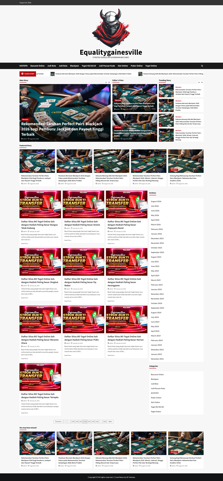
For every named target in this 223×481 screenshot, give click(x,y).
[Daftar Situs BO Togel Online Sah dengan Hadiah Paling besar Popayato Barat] (126, 204)
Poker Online (137, 65)
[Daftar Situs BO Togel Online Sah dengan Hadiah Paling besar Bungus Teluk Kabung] (40, 204)
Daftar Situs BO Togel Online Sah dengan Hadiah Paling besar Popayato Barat (124, 225)
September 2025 (157, 252)
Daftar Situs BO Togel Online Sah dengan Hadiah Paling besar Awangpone (124, 282)
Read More (24, 243)
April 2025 (155, 275)
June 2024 (155, 322)
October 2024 (156, 303)
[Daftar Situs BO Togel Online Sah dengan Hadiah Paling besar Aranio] (83, 204)
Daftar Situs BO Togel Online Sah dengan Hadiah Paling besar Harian (126, 338)
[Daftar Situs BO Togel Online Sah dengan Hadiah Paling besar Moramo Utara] (40, 319)
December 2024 (157, 294)
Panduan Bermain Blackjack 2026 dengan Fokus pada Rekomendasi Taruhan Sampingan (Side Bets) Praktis (58, 74)
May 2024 (155, 326)
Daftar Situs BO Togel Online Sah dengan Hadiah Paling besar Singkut (39, 280)
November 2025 (157, 243)
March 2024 (156, 336)
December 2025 (157, 238)
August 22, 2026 (182, 184)
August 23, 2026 (145, 184)
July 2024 (155, 317)
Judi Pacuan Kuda (107, 65)
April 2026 (155, 220)
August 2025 (156, 257)
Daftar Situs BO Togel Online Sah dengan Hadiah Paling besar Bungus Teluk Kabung (39, 225)
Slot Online (123, 65)
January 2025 (156, 289)
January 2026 (156, 234)
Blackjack (74, 65)
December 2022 (157, 359)
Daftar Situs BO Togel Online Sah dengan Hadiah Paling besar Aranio (82, 223)
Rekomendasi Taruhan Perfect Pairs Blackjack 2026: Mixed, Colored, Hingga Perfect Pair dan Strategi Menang (188, 121)
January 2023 (156, 354)
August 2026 (156, 201)
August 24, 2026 (108, 184)
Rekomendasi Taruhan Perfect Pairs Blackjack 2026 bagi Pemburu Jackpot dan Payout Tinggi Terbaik (62, 129)
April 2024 (155, 331)
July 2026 (155, 206)
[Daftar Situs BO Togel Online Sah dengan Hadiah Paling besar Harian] (126, 319)
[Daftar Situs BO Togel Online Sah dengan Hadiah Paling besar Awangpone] (126, 262)
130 (77, 421)
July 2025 (155, 262)
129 (73, 421)
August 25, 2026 (127, 139)
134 (93, 421)
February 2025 (157, 285)
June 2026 (155, 211)
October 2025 (156, 248)
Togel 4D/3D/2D (89, 65)
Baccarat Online (37, 65)
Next (110, 421)
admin (25, 139)
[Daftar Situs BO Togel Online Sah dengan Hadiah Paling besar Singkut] (40, 262)
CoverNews (119, 477)
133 (89, 421)
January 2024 (156, 345)
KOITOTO (24, 65)
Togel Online (151, 65)
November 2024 (157, 299)
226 (104, 421)
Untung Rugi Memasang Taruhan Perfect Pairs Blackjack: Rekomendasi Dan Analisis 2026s (186, 136)
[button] (202, 66)
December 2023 (157, 350)
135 (97, 421)
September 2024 (157, 308)
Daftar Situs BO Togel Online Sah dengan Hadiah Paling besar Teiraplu (39, 396)
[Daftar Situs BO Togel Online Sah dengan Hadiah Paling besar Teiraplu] (40, 377)
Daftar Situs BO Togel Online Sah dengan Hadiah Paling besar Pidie (81, 338)
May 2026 (155, 215)
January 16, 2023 (34, 232)
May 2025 (155, 271)
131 (81, 421)
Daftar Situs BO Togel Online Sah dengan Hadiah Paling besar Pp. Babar (81, 282)
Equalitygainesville (111, 52)
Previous (58, 421)
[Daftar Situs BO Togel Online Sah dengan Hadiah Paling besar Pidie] (83, 319)
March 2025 (156, 280)
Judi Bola (51, 65)
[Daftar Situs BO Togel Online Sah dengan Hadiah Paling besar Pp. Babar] (83, 262)
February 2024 (157, 340)
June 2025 (155, 266)
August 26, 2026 (34, 139)
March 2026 (156, 224)
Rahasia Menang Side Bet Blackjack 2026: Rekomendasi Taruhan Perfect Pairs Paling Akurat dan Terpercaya (145, 74)
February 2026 (157, 229)
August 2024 (156, 312)
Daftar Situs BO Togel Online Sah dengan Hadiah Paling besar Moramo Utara (40, 340)
